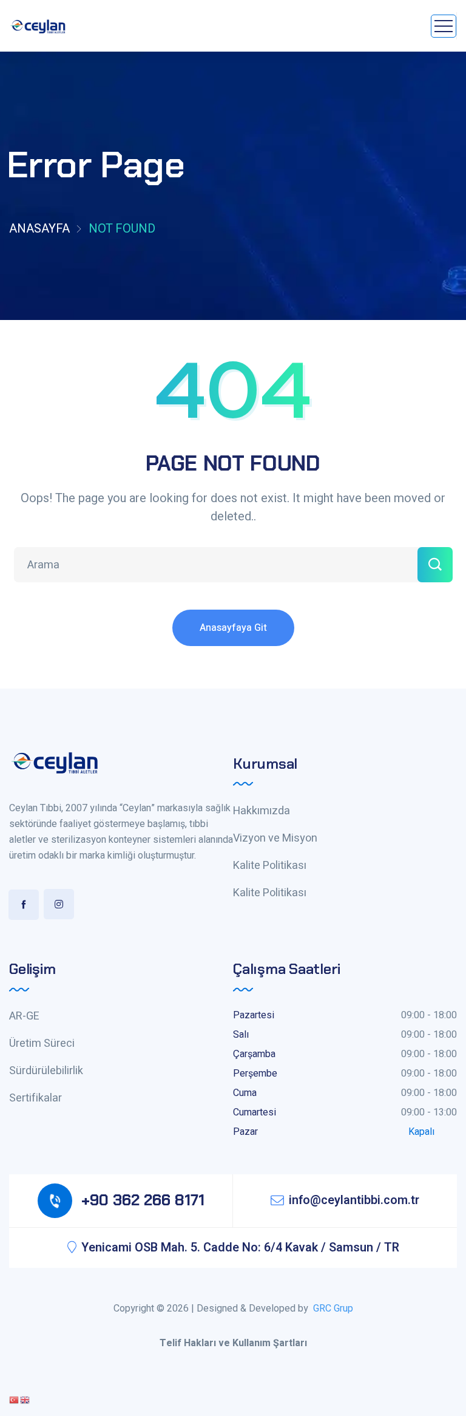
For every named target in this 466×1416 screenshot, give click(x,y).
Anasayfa (39, 228)
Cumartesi (254, 1112)
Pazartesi (253, 1015)
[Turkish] (14, 1399)
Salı (241, 1034)
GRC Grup (333, 1308)
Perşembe (255, 1073)
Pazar (245, 1132)
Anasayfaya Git (233, 628)
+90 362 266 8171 (142, 1200)
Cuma (245, 1093)
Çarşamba (254, 1054)
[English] (25, 1399)
